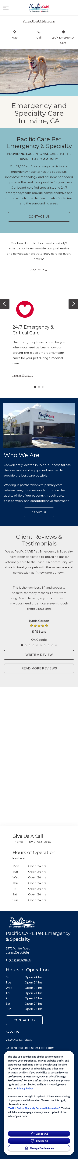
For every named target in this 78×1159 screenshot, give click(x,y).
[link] (39, 8)
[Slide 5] (37, 645)
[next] (73, 304)
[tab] (19, 858)
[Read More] (44, 608)
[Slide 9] (52, 645)
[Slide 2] (39, 387)
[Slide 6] (41, 645)
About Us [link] (37, 270)
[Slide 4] (33, 645)
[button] (6, 7)
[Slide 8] (48, 645)
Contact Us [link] (39, 216)
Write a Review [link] (39, 655)
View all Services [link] (19, 1039)
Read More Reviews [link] (39, 668)
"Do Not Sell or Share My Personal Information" (34, 1108)
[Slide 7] (44, 645)
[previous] (4, 304)
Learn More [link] (20, 375)
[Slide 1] (35, 387)
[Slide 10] (56, 645)
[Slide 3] (43, 387)
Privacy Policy (25, 1088)
